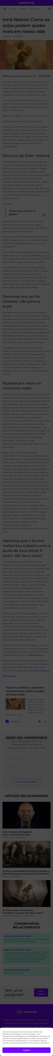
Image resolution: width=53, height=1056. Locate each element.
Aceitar (26, 1050)
